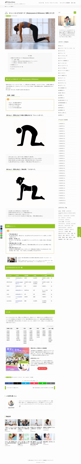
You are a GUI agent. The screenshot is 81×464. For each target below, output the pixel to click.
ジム (59, 217)
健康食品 (62, 90)
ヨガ (23, 377)
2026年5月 (62, 128)
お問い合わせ (31, 460)
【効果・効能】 (17, 59)
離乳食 (61, 115)
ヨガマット (62, 85)
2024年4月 (62, 190)
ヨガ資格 (31, 377)
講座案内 (62, 110)
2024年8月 (62, 180)
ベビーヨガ (68, 223)
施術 (67, 237)
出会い (69, 233)
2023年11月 (62, 202)
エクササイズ (15, 377)
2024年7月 (62, 183)
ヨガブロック (63, 82)
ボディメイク (61, 225)
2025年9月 (62, 148)
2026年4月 (62, 131)
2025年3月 (62, 163)
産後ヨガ (70, 237)
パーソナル (69, 217)
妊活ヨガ (60, 235)
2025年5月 (62, 158)
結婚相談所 (60, 239)
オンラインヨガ (66, 215)
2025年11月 (62, 143)
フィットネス (63, 63)
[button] (9, 383)
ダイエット (20, 377)
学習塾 (61, 95)
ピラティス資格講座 (64, 60)
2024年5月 (62, 188)
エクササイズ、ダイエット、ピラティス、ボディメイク (67, 213)
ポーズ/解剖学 (8, 377)
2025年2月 (62, 165)
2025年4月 (62, 160)
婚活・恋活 (62, 92)
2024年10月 (62, 175)
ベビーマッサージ (62, 223)
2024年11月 (62, 173)
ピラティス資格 (61, 221)
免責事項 (44, 460)
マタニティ (62, 77)
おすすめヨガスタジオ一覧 (17, 66)
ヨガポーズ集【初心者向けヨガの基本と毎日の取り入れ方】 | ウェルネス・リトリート (35, 258)
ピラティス (63, 58)
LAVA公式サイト (19, 294)
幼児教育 (62, 97)
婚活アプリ (68, 235)
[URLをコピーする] (51, 383)
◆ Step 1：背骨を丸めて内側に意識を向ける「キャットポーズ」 (26, 61)
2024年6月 (62, 185)
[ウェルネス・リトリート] (10, 2)
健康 (70, 231)
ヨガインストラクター (62, 227)
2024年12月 (62, 170)
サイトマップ (50, 460)
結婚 (74, 237)
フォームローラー (64, 65)
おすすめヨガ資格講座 (79, 232)
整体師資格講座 (63, 102)
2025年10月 (62, 145)
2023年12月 (62, 200)
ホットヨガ (73, 223)
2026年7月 (62, 126)
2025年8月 (62, 150)
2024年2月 (62, 195)
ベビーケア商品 (63, 68)
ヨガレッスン (61, 231)
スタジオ (62, 50)
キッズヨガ (72, 215)
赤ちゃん (71, 239)
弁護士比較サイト (64, 100)
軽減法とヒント (15, 64)
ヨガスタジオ (61, 229)
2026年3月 (62, 133)
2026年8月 (62, 123)
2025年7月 (62, 153)
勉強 (72, 233)
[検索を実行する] (75, 12)
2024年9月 (62, 178)
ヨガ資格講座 (63, 87)
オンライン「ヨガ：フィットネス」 (67, 48)
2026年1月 (62, 138)
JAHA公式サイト (19, 290)
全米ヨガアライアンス (62, 233)
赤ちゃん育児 (63, 112)
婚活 (64, 235)
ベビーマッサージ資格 (64, 70)
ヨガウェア (62, 80)
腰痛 (67, 239)
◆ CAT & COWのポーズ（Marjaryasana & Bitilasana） (23, 57)
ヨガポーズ (27, 377)
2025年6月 (62, 155)
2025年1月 (62, 168)
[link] (20, 406)
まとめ (13, 68)
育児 (64, 239)
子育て (72, 235)
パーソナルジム (63, 55)
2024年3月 (62, 193)
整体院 (61, 105)
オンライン (60, 215)
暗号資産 (62, 107)
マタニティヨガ (67, 225)
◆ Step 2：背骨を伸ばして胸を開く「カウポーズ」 (23, 62)
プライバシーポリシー (38, 460)
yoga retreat (11, 407)
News (61, 45)
